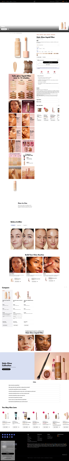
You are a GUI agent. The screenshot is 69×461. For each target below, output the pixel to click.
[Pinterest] (7, 434)
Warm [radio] (43, 48)
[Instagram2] (12, 437)
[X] (14, 434)
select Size (15, 427)
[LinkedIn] (5, 437)
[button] (21, 47)
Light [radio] (42, 51)
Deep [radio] (49, 51)
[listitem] (37, 53)
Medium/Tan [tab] (19, 225)
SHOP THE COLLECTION (6, 369)
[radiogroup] (48, 48)
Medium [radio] (46, 51)
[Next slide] (58, 105)
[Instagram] (5, 434)
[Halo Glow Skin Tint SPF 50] (18, 299)
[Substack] (7, 437)
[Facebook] (9, 434)
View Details (4, 29)
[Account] (64, 1)
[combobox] (48, 45)
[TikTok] (2, 434)
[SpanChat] (2, 437)
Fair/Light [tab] (13, 225)
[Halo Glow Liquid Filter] (7, 299)
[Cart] (66, 1)
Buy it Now (48, 64)
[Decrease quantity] (38, 62)
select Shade (17, 281)
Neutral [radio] (40, 48)
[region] (34, 17)
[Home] (34, 1)
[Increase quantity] (41, 62)
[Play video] (8, 29)
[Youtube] (12, 434)
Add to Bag (50, 62)
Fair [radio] (39, 51)
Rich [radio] (51, 51)
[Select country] (63, 1)
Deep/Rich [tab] (25, 225)
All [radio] (37, 48)
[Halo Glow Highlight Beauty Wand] (28, 299)
